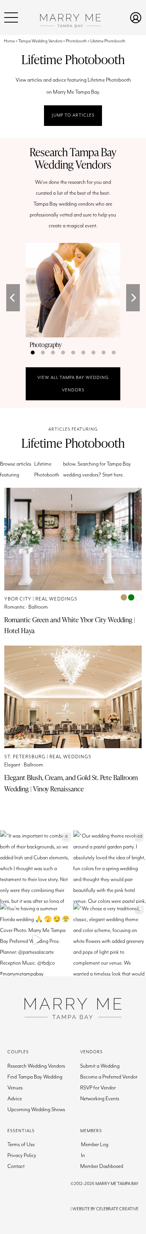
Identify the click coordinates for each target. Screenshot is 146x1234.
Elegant (12, 765)
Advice (14, 1099)
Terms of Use (21, 1144)
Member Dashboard (101, 1166)
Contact (16, 1166)
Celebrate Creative (117, 1208)
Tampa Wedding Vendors (40, 41)
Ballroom (38, 607)
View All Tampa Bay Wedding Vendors (73, 384)
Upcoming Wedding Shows (36, 1110)
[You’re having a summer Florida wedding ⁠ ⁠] (36, 939)
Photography (46, 344)
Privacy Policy (21, 1155)
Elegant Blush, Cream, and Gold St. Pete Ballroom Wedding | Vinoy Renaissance (71, 783)
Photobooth (76, 41)
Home (9, 41)
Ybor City (18, 599)
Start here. (113, 475)
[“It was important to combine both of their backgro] (36, 867)
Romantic (14, 607)
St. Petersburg (25, 757)
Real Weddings (56, 599)
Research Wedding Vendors (36, 1066)
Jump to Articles (73, 115)
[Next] (133, 297)
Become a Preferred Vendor (108, 1077)
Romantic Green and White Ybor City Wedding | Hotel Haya (69, 625)
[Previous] (13, 297)
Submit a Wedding (100, 1066)
